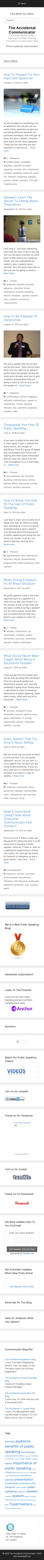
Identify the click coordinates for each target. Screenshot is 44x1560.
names (19, 404)
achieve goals (13, 162)
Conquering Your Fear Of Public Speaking (21, 426)
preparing (22, 177)
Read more (9, 273)
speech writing (30, 1496)
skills (6, 798)
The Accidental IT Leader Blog (20, 1408)
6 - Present (12, 472)
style (34, 1500)
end (25, 169)
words (18, 1508)
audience (11, 284)
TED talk (33, 180)
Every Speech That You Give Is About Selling (20, 740)
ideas (31, 787)
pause (18, 1475)
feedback (35, 1459)
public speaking (25, 563)
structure (20, 638)
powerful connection (14, 885)
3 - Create (11, 281)
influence (8, 881)
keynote (19, 1472)
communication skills (14, 1456)
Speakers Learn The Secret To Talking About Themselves (21, 201)
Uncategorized (13, 870)
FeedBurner (28, 1253)
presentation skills (27, 1483)
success (24, 180)
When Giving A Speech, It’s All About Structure (20, 581)
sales (6, 794)
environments (13, 476)
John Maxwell (20, 881)
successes (24, 299)
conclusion (27, 1456)
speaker (32, 177)
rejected (19, 791)
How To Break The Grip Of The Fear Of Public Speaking (20, 504)
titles (15, 411)
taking (16, 642)
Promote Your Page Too (22, 1154)
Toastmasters (10, 184)
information (9, 635)
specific (7, 725)
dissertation (21, 631)
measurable (9, 722)
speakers (32, 408)
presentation (23, 1479)
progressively (10, 563)
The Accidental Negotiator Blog (20, 1359)
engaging (32, 396)
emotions (17, 1459)
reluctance (24, 483)
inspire (34, 1469)
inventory (8, 559)
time (6, 1505)
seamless (22, 408)
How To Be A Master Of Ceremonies (20, 318)
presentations (28, 559)
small (36, 563)
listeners (12, 177)
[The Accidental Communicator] (22, 1126)
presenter (10, 1487)
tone (34, 1505)
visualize (26, 487)
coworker (18, 288)
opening (12, 1475)
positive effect (11, 483)
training (7, 1508)
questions (21, 1492)
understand (25, 642)
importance (31, 555)
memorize (26, 1472)
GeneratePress (24, 1556)
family (27, 288)
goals (6, 718)
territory (16, 487)
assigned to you (24, 711)
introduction (10, 1472)
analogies (26, 162)
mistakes (16, 295)
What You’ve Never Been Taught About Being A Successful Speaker (21, 659)
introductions (19, 400)
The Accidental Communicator (22, 30)
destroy (27, 714)
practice (9, 1479)
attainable (9, 714)
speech (7, 180)
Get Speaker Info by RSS (22, 1286)
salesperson (16, 794)
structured (31, 638)
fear (23, 555)
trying (21, 798)
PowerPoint (26, 1475)
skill (27, 885)
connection (22, 787)
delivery (10, 631)
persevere (8, 791)
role (14, 408)
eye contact (26, 1459)
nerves (31, 480)
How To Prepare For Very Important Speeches (22, 76)
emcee (23, 396)
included (8, 400)
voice (13, 1508)
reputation (30, 722)
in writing (26, 718)
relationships (30, 791)
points (29, 635)
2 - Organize (12, 393)
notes (6, 1475)
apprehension (13, 555)
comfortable (12, 396)
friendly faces (20, 480)
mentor (7, 295)
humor (8, 1463)
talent (6, 888)
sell (24, 794)
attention (8, 165)
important (27, 173)
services (32, 794)
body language (28, 1452)
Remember (9, 638)
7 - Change (11, 707)
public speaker (21, 1487)
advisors (10, 711)
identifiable (15, 718)
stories (15, 180)
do (29, 631)
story (6, 299)
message (32, 1472)
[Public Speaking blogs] (18, 959)
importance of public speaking (18, 292)
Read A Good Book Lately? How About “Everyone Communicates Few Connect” (18, 819)
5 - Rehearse (12, 158)
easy (34, 714)
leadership (33, 881)
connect (18, 169)
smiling (33, 483)
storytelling (21, 1500)
